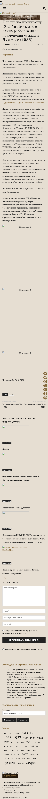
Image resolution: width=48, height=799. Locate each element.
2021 (35, 759)
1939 (32, 738)
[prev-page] (3, 578)
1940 (40, 738)
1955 (39, 742)
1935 (33, 733)
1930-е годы (7, 470)
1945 (17, 742)
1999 (22, 750)
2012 (6, 758)
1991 (36, 746)
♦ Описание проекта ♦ (11, 787)
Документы (7, 443)
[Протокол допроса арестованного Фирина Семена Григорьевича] (24, 555)
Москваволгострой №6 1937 (12, 406)
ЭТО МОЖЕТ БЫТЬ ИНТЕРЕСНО (19, 418)
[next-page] (5, 578)
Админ (7, 44)
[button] (4, 8)
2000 (28, 750)
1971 (26, 746)
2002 (34, 750)
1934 (25, 733)
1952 (34, 742)
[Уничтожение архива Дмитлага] (24, 493)
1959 (11, 746)
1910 (5, 734)
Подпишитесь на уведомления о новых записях (24, 649)
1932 (11, 733)
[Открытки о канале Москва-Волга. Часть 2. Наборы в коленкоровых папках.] (24, 462)
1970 (21, 746)
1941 (6, 742)
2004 (13, 754)
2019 (23, 759)
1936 (11, 394)
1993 (5, 750)
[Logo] (8, 13)
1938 (25, 738)
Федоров (32, 762)
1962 (16, 746)
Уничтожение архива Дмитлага (16, 508)
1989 (31, 746)
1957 (6, 746)
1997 (17, 750)
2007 (25, 754)
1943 (12, 742)
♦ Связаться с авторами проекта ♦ (16, 792)
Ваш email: (6, 710)
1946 (22, 742)
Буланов (9, 763)
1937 (17, 737)
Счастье (5, 449)
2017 (12, 759)
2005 (18, 755)
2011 (37, 755)
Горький (20, 763)
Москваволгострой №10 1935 (35, 406)
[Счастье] (24, 435)
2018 (18, 758)
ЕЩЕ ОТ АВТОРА (11, 422)
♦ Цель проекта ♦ (9, 790)
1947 (28, 742)
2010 (31, 754)
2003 (6, 754)
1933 (17, 733)
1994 (11, 750)
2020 (29, 758)
